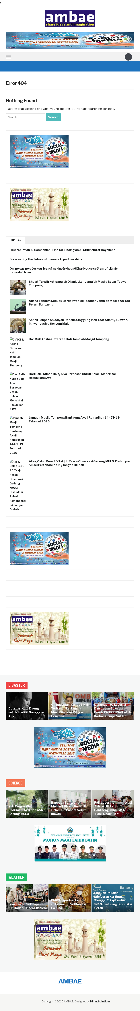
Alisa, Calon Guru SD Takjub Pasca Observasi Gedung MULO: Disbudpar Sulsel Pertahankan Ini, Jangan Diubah (79, 463)
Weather (16, 877)
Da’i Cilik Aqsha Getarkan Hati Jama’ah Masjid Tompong (69, 339)
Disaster (16, 685)
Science (15, 783)
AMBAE (70, 981)
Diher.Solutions (100, 1001)
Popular (15, 240)
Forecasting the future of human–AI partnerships (46, 259)
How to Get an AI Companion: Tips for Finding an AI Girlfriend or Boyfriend (62, 250)
